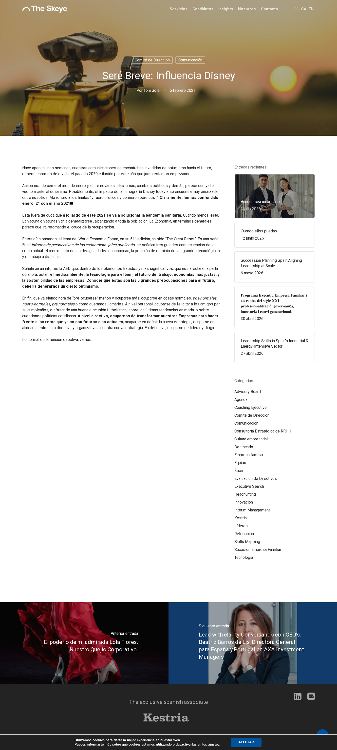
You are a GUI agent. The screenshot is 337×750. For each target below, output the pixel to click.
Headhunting (245, 494)
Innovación (243, 502)
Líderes (241, 526)
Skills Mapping (247, 541)
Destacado (243, 447)
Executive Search (249, 486)
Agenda (240, 399)
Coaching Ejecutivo (250, 407)
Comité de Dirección (152, 60)
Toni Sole (152, 90)
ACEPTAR (246, 742)
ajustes (213, 744)
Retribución (244, 533)
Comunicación (190, 60)
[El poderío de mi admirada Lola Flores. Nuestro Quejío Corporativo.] (84, 643)
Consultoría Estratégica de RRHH (262, 431)
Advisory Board (247, 391)
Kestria (240, 518)
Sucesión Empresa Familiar (257, 549)
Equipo (240, 462)
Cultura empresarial (251, 439)
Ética (238, 470)
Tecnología (243, 557)
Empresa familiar (248, 454)
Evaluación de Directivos (255, 478)
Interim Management (252, 510)
